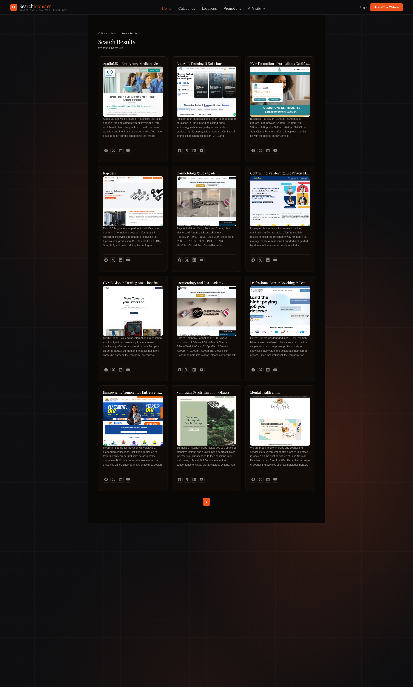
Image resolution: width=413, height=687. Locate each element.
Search (114, 33)
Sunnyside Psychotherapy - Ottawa (203, 392)
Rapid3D (109, 173)
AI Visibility (256, 8)
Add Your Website (388, 7)
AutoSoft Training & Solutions (199, 63)
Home (166, 8)
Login (363, 7)
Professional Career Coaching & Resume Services (280, 283)
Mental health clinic (265, 392)
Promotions (232, 8)
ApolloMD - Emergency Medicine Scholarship (133, 63)
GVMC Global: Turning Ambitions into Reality (133, 283)
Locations (209, 8)
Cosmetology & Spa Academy (198, 173)
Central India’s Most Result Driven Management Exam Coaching (280, 173)
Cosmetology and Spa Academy (200, 283)
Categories (186, 8)
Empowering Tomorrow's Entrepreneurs (133, 392)
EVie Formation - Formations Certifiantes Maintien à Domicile (280, 63)
